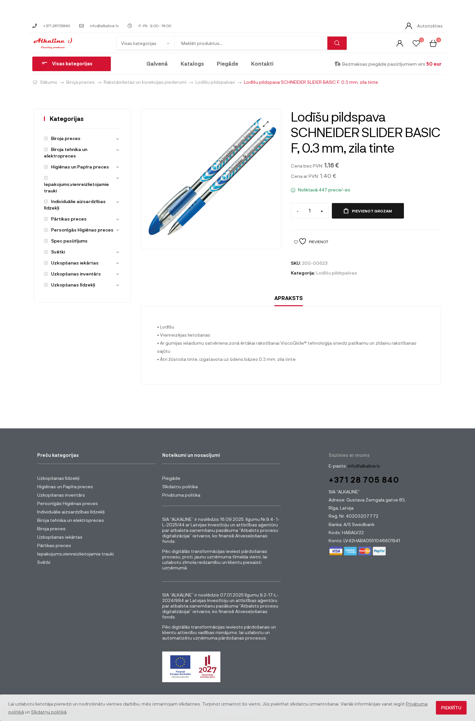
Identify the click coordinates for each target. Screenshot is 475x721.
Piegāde (227, 63)
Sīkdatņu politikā (49, 712)
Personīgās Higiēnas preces (82, 229)
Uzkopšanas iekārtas (75, 262)
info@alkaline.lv (363, 465)
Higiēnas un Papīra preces (80, 166)
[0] (416, 43)
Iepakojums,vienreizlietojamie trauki (76, 187)
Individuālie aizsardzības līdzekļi (71, 511)
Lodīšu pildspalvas (215, 82)
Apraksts (288, 298)
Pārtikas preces (69, 218)
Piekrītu (451, 707)
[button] (266, 124)
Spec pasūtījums (69, 240)
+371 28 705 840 (364, 479)
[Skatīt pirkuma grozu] (433, 43)
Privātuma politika (181, 495)
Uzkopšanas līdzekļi (73, 284)
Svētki (58, 251)
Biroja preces (80, 82)
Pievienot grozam (372, 211)
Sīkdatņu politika (180, 486)
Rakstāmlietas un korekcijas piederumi (145, 82)
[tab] (288, 298)
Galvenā (157, 63)
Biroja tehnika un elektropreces (70, 520)
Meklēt (337, 43)
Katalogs (192, 63)
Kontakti (262, 63)
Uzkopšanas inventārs (76, 273)
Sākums (48, 82)
